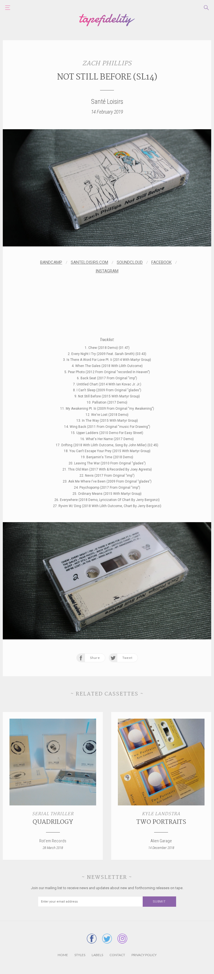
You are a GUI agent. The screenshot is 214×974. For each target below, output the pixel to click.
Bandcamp (51, 262)
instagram (107, 271)
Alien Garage (161, 840)
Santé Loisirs (107, 101)
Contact (117, 955)
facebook (161, 262)
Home (63, 955)
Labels (97, 955)
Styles (79, 955)
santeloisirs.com (89, 262)
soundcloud (130, 262)
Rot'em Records (52, 840)
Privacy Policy (144, 955)
